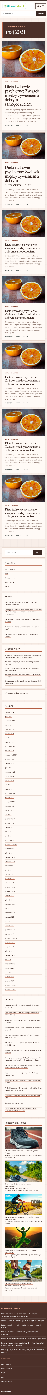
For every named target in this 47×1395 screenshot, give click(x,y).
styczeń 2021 (9, 925)
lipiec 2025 (8, 768)
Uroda (7, 586)
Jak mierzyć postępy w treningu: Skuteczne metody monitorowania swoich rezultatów (23, 1066)
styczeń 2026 (9, 742)
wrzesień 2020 (10, 942)
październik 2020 (11, 938)
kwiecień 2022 (10, 861)
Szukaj (41, 14)
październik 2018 (10, 985)
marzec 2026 (9, 733)
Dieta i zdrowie (10, 569)
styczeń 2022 (9, 874)
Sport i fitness (9, 582)
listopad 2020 (9, 934)
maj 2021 (8, 908)
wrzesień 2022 (10, 849)
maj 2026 (8, 725)
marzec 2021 (9, 917)
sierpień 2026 (9, 712)
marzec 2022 (9, 866)
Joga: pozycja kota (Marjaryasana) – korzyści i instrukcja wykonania (21, 603)
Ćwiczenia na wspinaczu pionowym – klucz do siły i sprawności (23, 1338)
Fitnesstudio (6, 1391)
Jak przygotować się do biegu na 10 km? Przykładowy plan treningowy (19, 1285)
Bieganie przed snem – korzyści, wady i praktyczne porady (23, 1082)
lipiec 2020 (8, 951)
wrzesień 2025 (10, 759)
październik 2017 (10, 989)
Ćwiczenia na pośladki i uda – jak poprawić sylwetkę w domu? (23, 1029)
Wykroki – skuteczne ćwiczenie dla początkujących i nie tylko (23, 1051)
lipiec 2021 (8, 900)
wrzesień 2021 (10, 891)
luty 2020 (8, 972)
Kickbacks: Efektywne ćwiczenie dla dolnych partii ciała (22, 1097)
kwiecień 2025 (10, 776)
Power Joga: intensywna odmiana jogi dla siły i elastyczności (21, 1251)
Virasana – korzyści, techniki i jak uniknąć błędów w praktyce (22, 1321)
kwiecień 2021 (10, 913)
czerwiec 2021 (10, 904)
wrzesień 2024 (10, 802)
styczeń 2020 (9, 976)
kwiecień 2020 (10, 964)
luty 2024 (8, 815)
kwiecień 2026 (10, 729)
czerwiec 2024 (10, 806)
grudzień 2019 (10, 981)
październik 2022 (11, 844)
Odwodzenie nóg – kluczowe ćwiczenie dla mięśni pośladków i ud (22, 1044)
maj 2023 (8, 832)
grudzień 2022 (10, 840)
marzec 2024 (9, 810)
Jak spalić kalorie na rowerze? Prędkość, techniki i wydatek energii (22, 1218)
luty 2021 (8, 921)
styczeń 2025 (9, 789)
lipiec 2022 (8, 853)
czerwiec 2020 (10, 955)
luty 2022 (8, 870)
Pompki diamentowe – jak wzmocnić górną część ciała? (22, 628)
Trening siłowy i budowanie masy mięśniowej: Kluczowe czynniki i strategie (21, 1110)
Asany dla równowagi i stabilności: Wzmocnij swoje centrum (22, 1021)
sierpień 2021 (9, 896)
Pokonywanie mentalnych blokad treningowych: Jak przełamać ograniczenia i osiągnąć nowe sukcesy (23, 1059)
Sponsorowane (10, 578)
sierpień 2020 (9, 947)
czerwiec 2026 (10, 721)
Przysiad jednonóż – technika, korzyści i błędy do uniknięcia (22, 1006)
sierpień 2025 (9, 763)
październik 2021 (10, 887)
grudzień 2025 (10, 746)
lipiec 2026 (8, 716)
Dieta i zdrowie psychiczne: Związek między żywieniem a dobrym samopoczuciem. (22, 95)
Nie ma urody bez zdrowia (14, 1103)
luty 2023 (8, 836)
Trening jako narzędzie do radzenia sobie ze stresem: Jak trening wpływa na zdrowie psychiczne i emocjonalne (23, 612)
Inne (6, 574)
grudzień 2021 (10, 878)
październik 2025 (11, 755)
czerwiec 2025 (10, 772)
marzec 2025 (9, 780)
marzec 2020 (9, 968)
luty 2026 (8, 738)
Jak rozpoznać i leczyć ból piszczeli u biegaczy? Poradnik (21, 1152)
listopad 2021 (9, 883)
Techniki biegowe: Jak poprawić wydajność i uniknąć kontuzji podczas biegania (23, 1089)
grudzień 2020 (10, 930)
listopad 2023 (9, 823)
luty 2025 (8, 785)
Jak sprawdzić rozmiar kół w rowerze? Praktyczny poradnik (22, 620)
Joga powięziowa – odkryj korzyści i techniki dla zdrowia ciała (21, 1074)
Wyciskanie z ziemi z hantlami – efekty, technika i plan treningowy (22, 1036)
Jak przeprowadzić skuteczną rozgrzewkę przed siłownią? (21, 636)
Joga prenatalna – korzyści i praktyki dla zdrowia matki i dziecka (22, 1014)
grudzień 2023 (10, 819)
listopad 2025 (9, 751)
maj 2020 (8, 960)
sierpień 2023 (9, 827)
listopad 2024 (9, 797)
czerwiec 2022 (10, 857)
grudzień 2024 (10, 793)
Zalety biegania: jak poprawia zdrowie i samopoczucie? (18, 1185)
